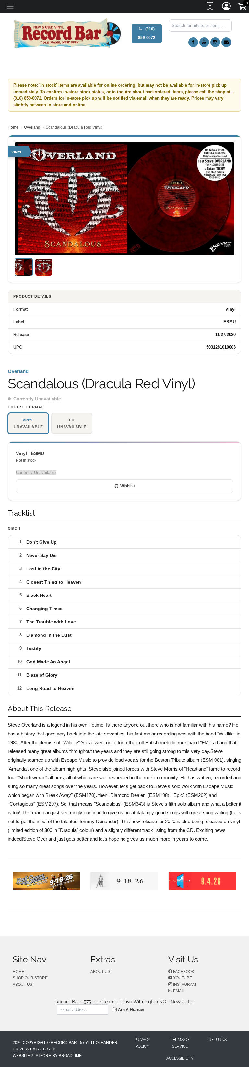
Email (178, 991)
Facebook (183, 971)
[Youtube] (204, 42)
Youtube (182, 978)
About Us (22, 984)
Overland (32, 127)
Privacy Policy (142, 1042)
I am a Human (130, 1009)
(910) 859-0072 (146, 33)
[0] (243, 8)
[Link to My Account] (226, 7)
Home (13, 127)
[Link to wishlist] (210, 7)
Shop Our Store (30, 978)
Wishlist (127, 486)
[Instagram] (215, 42)
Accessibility (180, 1058)
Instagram (184, 984)
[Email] (226, 42)
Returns (218, 1039)
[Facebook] (193, 42)
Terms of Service (180, 1042)
